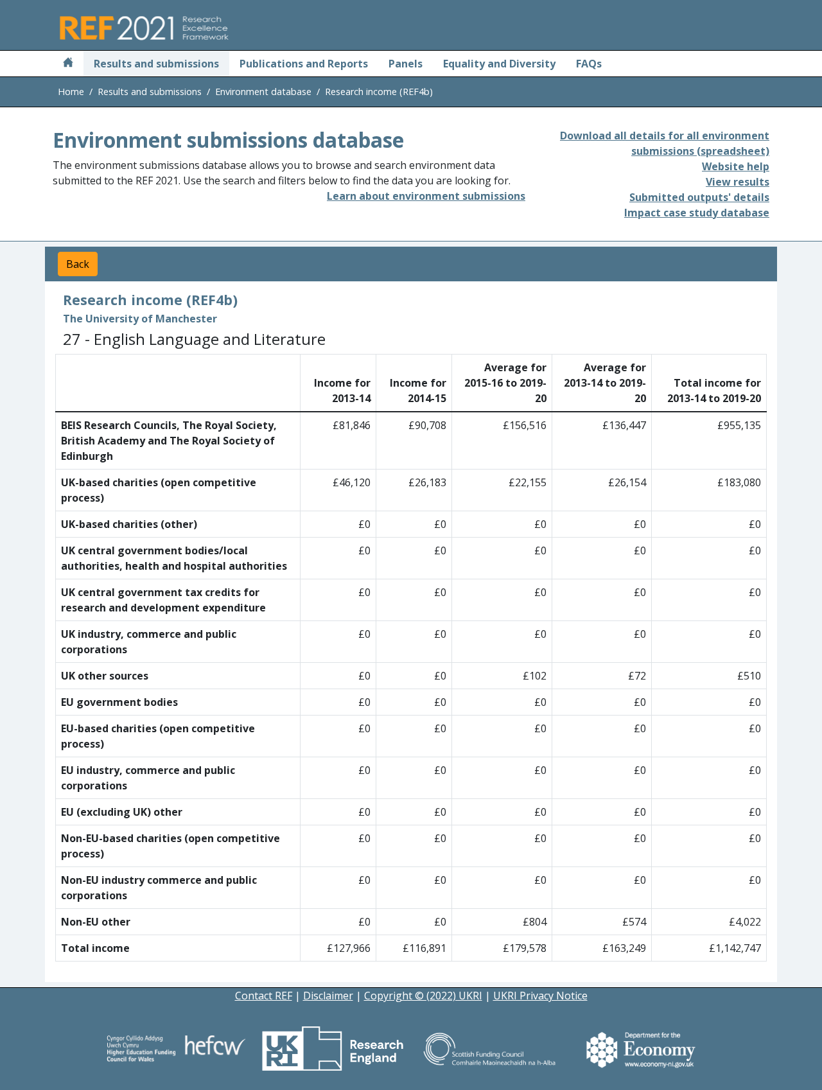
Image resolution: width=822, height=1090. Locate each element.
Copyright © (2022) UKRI (423, 996)
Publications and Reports (304, 64)
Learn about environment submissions (426, 196)
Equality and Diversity (499, 64)
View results (737, 182)
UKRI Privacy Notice (540, 996)
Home (71, 91)
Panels (406, 64)
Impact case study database (696, 213)
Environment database (263, 91)
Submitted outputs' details (699, 197)
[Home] (68, 63)
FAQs (589, 64)
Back (77, 264)
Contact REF (263, 996)
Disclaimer (328, 996)
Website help (735, 166)
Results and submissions (156, 64)
